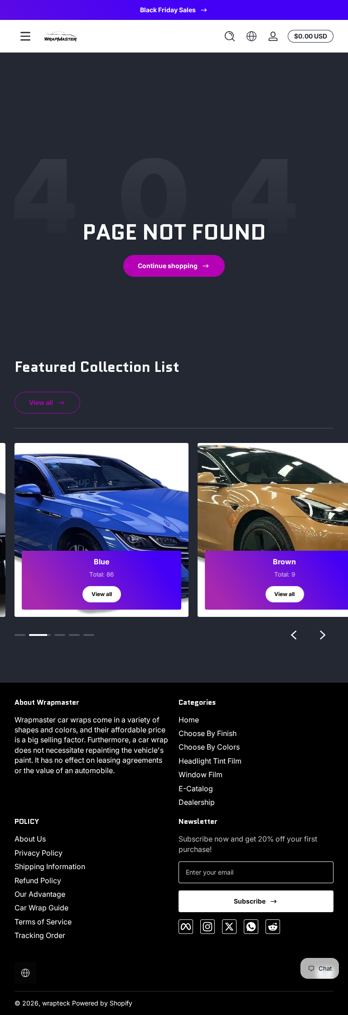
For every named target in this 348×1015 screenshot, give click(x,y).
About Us (30, 838)
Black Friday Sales (168, 10)
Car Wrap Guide (41, 907)
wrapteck (56, 1003)
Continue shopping (168, 265)
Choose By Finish (208, 733)
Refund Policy (37, 880)
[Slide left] (293, 635)
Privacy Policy (38, 852)
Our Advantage (39, 894)
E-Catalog (196, 788)
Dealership (197, 802)
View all (41, 402)
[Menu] (25, 36)
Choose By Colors (209, 746)
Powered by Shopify (102, 1003)
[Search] (229, 36)
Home (189, 719)
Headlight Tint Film (210, 760)
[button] (230, 36)
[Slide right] (323, 635)
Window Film (200, 774)
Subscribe (250, 901)
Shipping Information (49, 866)
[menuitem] (256, 720)
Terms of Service (43, 921)
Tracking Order (39, 935)
